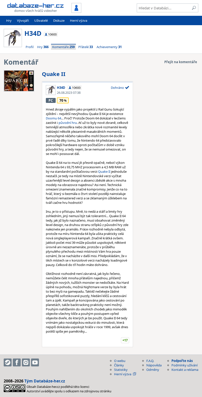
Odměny (152, 369)
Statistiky (121, 369)
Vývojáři (23, 20)
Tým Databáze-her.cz (44, 381)
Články (119, 365)
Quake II (54, 73)
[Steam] (8, 362)
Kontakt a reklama (184, 369)
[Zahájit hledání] (194, 8)
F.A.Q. (150, 361)
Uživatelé (41, 20)
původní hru (68, 122)
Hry (9, 20)
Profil (30, 47)
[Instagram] (26, 362)
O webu (119, 361)
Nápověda (154, 365)
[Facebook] (17, 362)
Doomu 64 (53, 118)
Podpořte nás (182, 361)
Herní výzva (78, 20)
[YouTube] (35, 362)
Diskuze (59, 20)
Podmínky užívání (184, 365)
